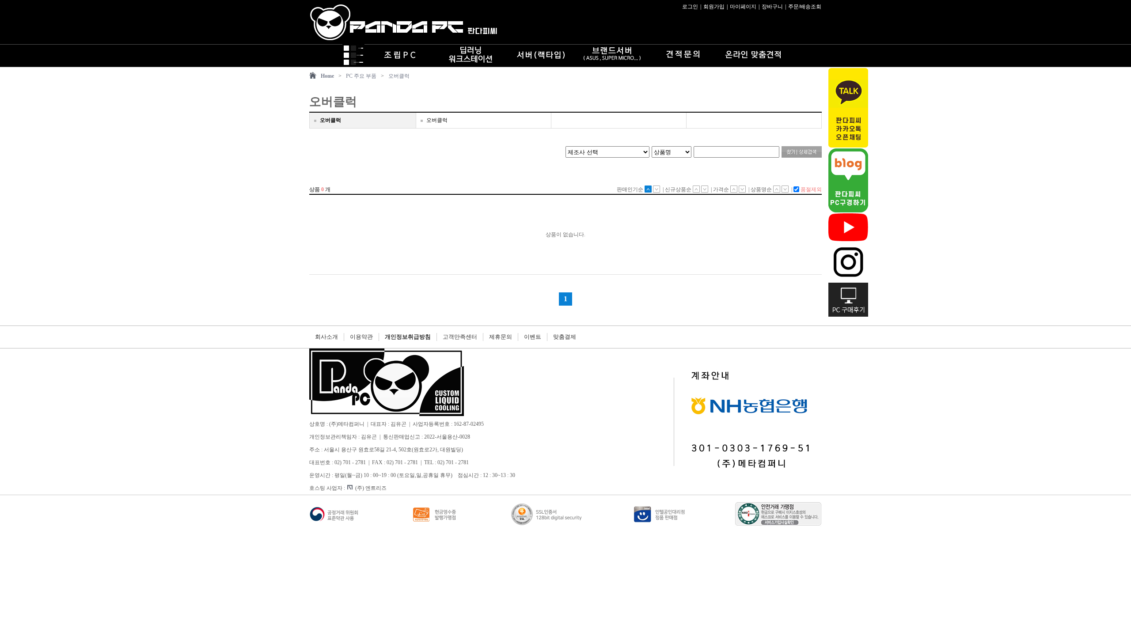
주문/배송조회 (804, 7)
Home (327, 76)
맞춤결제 (564, 336)
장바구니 (772, 7)
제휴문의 (500, 336)
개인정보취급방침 (408, 336)
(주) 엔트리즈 (371, 488)
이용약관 (361, 336)
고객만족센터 (460, 336)
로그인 (690, 7)
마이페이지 (743, 7)
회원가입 (714, 7)
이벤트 (532, 336)
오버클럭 (399, 76)
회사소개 (326, 336)
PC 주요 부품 (361, 76)
